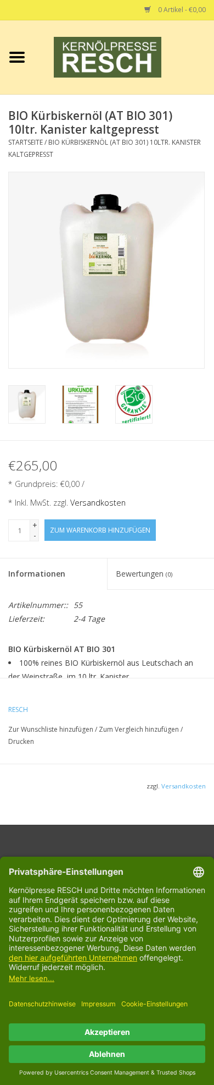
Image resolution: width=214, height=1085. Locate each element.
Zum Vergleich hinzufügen (140, 729)
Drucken (21, 741)
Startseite (25, 142)
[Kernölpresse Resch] (124, 56)
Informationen (36, 573)
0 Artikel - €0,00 (181, 9)
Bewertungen (144, 573)
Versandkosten (98, 502)
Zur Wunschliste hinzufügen (51, 729)
